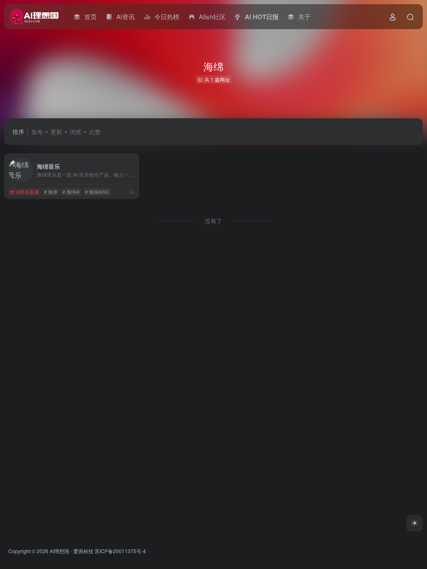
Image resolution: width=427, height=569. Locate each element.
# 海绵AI (71, 191)
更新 (56, 131)
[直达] (131, 191)
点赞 (94, 131)
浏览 (75, 131)
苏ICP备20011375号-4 (120, 550)
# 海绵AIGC (97, 191)
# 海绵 (50, 191)
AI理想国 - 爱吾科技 (71, 550)
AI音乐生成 (27, 191)
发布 (37, 131)
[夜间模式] (414, 523)
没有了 (213, 221)
